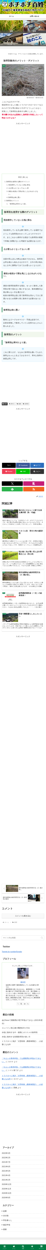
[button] (37, 471)
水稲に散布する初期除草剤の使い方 (16, 1037)
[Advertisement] (23, 148)
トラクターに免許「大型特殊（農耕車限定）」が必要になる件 (22, 1042)
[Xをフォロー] (12, 483)
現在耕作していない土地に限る (19, 185)
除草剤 (27, 404)
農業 (5, 404)
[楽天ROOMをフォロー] (33, 483)
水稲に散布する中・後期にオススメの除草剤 (20, 1032)
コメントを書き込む (23, 916)
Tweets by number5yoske (12, 952)
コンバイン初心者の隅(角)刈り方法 (16, 1028)
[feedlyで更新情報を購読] (12, 489)
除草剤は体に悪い (14, 197)
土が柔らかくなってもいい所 (18, 188)
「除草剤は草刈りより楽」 (17, 204)
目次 (20, 177)
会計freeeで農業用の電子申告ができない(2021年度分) (22, 1021)
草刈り (13, 404)
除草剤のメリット (12, 200)
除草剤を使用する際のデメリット (18, 182)
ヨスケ (23, 982)
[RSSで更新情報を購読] (33, 489)
